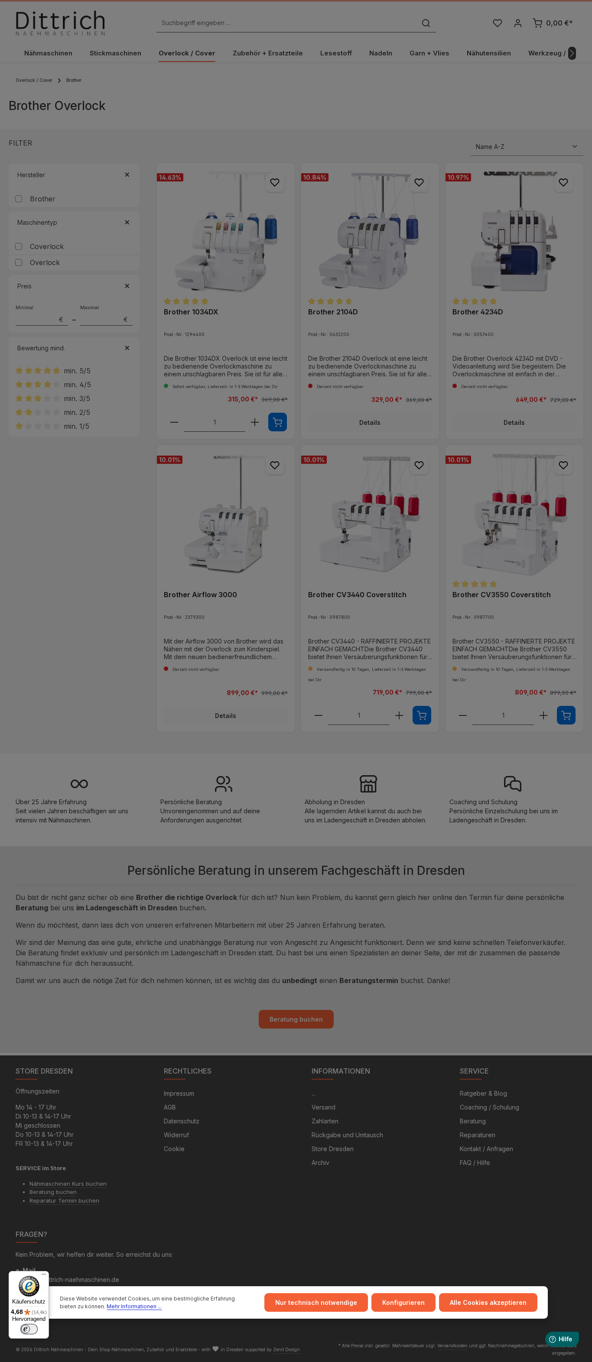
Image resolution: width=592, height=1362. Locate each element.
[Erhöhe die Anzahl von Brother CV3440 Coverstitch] (399, 715)
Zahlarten (325, 1121)
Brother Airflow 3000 (200, 594)
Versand (323, 1107)
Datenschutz (181, 1121)
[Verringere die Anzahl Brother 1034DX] (174, 422)
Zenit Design (286, 1349)
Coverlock (47, 246)
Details (370, 422)
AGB (170, 1107)
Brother (42, 198)
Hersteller (31, 174)
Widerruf (176, 1135)
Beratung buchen (296, 1019)
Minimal (39, 314)
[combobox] (286, 23)
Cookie (174, 1148)
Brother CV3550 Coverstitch (501, 594)
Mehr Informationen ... (134, 1306)
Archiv (320, 1162)
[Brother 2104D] (370, 232)
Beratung (473, 1121)
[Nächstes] (572, 53)
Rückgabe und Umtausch (347, 1135)
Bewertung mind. (41, 348)
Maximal (104, 314)
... (314, 1093)
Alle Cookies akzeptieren (488, 1302)
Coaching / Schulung (489, 1107)
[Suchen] (426, 23)
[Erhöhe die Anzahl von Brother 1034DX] (255, 422)
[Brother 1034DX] (226, 232)
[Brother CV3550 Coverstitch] (514, 514)
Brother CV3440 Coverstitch (357, 594)
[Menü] (44, 1276)
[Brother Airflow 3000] (226, 514)
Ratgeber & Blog (483, 1093)
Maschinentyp (37, 222)
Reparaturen (477, 1135)
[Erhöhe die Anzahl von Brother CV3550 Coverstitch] (543, 715)
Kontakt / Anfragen (486, 1148)
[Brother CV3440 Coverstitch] (370, 514)
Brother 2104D (333, 311)
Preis (24, 286)
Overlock (45, 262)
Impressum (179, 1093)
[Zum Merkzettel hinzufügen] (275, 182)
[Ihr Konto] (517, 23)
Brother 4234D (477, 311)
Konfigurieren (403, 1302)
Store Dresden (333, 1148)
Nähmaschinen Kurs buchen (68, 1183)
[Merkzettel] (497, 23)
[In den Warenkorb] (277, 422)
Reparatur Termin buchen (64, 1200)
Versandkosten (452, 1345)
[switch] (29, 1329)
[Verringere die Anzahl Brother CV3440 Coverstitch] (319, 715)
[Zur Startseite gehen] (60, 23)
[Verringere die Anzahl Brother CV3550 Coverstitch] (463, 715)
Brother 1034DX (191, 311)
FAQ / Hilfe (475, 1162)
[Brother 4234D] (514, 232)
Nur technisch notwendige (316, 1302)
